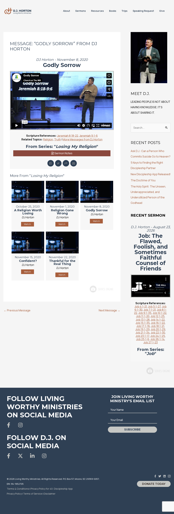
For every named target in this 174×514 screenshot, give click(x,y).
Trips (124, 10)
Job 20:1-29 (158, 329)
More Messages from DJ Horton (82, 139)
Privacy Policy (14, 493)
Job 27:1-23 (150, 342)
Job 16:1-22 (158, 323)
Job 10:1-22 (159, 313)
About (66, 10)
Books (112, 10)
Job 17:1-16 (143, 326)
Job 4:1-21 (141, 306)
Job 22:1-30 (158, 332)
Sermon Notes (63, 153)
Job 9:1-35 (144, 313)
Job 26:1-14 (157, 339)
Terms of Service (32, 493)
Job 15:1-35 (143, 323)
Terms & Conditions (18, 488)
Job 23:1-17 (142, 336)
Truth (57, 139)
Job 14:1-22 (158, 319)
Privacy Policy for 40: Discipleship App (52, 488)
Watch (27, 224)
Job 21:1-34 (143, 332)
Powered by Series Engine (101, 289)
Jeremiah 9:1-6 (88, 136)
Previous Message (17, 310)
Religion (48, 139)
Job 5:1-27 (154, 306)
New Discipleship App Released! (151, 174)
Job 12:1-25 (157, 316)
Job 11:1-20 (142, 316)
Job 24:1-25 (157, 336)
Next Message (109, 310)
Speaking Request (143, 10)
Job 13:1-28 (143, 319)
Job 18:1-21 (157, 326)
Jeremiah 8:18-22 (67, 136)
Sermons (80, 10)
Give (162, 10)
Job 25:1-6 (142, 339)
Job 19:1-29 (142, 329)
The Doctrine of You (143, 180)
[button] (8, 425)
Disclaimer (49, 493)
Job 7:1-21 (150, 310)
